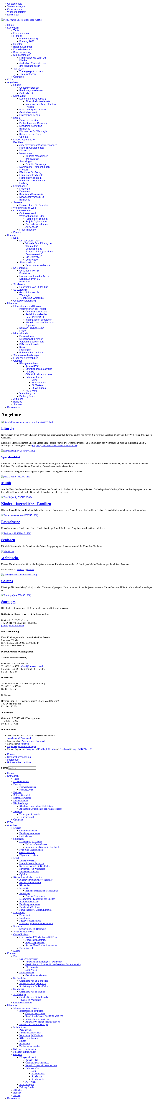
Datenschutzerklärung (19, 757)
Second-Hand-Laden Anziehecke (36, 225)
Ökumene (18, 77)
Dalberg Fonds (27, 396)
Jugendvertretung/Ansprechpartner (38, 145)
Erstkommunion (21, 33)
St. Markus (19, 284)
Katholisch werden (23, 49)
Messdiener (25, 153)
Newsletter (13, 14)
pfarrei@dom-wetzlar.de (12, 625)
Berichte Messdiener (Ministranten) (36, 157)
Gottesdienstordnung (24, 300)
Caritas (7, 581)
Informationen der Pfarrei (32, 309)
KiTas (10, 79)
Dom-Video (31, 259)
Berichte (17, 401)
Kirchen (11, 235)
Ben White (20, 570)
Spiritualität (19, 96)
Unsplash (30, 570)
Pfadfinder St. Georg (30, 172)
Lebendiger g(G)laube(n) (32, 98)
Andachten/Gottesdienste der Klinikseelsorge (32, 64)
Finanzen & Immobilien (25, 358)
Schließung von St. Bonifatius (29, 280)
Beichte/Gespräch (23, 46)
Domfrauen (25, 191)
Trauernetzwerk (27, 74)
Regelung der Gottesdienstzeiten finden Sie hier (54, 445)
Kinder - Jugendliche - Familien (26, 504)
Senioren (18, 202)
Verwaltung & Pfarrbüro (31, 341)
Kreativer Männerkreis (31, 194)
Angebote (12, 82)
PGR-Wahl (31, 390)
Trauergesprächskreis (31, 71)
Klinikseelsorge (21, 55)
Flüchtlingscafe (27, 229)
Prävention (25, 350)
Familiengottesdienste (31, 90)
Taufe (16, 30)
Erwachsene (20, 186)
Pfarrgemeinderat (28, 363)
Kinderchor (25, 150)
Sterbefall (18, 68)
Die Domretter (32, 257)
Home (10, 25)
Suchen (17, 404)
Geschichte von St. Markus (33, 287)
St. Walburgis (20, 289)
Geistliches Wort (28, 112)
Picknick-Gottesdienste (37, 101)
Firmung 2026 (26, 41)
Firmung (17, 36)
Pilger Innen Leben (29, 115)
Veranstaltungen (16, 6)
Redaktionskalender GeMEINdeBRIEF (36, 315)
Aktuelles (18, 399)
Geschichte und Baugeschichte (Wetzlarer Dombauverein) (39, 252)
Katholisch (13, 27)
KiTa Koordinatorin (29, 344)
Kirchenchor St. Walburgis (33, 131)
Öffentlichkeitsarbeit (36, 311)
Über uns (12, 303)
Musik (16, 117)
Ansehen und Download (19, 738)
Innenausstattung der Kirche (34, 276)
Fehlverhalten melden (31, 352)
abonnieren (23, 743)
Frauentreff (25, 188)
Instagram (31, 749)
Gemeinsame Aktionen (37, 265)
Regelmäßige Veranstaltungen (21, 746)
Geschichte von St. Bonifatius (29, 272)
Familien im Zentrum (30, 178)
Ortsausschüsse (34, 377)
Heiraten (18, 44)
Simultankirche (27, 262)
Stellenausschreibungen (26, 355)
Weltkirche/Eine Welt (24, 208)
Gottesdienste (14, 3)
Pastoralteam (26, 336)
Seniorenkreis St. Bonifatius (34, 205)
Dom (15, 238)
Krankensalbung (22, 52)
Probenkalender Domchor (33, 123)
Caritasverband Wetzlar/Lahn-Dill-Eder (31, 214)
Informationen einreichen (38, 319)
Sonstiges (8, 602)
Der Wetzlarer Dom (29, 240)
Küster (22, 347)
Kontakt (11, 754)
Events (17, 232)
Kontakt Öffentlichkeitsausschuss (38, 373)
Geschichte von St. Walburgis (29, 294)
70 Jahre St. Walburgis (31, 298)
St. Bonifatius (20, 268)
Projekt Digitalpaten (36, 221)
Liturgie (17, 85)
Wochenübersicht (16, 12)
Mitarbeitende (20, 333)
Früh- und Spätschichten (32, 109)
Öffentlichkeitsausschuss (38, 369)
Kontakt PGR (32, 366)
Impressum (13, 759)
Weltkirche (10, 558)
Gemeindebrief (15, 9)
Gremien (18, 360)
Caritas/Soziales (22, 210)
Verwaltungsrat (27, 393)
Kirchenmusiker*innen (31, 339)
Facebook (64, 749)
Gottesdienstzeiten (29, 87)
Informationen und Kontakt (27, 306)
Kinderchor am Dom (30, 134)
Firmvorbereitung (28, 38)
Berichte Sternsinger (36, 164)
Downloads (13, 407)
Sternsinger (25, 161)
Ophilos (23, 137)
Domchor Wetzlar (28, 120)
